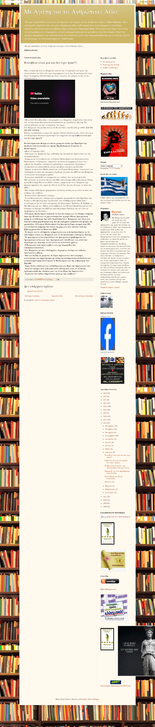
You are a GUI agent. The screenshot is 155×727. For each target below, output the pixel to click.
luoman (84, 699)
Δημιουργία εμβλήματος (107, 352)
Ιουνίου (108, 445)
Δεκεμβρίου (110, 426)
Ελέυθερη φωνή (109, 62)
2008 (105, 506)
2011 (105, 496)
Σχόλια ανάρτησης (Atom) (45, 300)
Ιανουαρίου (110, 492)
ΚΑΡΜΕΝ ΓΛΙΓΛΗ (106, 316)
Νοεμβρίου (109, 429)
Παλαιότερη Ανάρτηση (84, 296)
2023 (105, 400)
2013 (105, 419)
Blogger (96, 699)
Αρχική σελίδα (57, 296)
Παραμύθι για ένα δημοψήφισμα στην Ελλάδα (117, 472)
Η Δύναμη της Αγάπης (111, 65)
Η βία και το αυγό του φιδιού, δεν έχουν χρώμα (116, 461)
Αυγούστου (109, 439)
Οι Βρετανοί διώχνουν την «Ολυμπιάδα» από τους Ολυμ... (117, 467)
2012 (105, 423)
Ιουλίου (108, 442)
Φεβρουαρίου (110, 489)
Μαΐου (108, 449)
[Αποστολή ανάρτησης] (57, 279)
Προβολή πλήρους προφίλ (110, 287)
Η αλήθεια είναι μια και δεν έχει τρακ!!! (117, 456)
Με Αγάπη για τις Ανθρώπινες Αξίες (71, 11)
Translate (117, 168)
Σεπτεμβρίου (110, 435)
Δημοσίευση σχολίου (35, 291)
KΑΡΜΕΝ (118, 212)
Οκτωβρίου (109, 432)
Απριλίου (109, 452)
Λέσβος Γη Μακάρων (111, 67)
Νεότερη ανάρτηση (32, 296)
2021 (105, 406)
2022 (105, 403)
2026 (105, 393)
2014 (105, 416)
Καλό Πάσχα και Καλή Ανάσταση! (113, 477)
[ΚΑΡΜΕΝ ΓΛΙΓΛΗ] (108, 349)
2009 (105, 503)
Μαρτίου (108, 486)
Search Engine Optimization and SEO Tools (116, 686)
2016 (105, 410)
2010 (105, 500)
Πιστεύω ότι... (110, 482)
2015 (105, 413)
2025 (105, 396)
